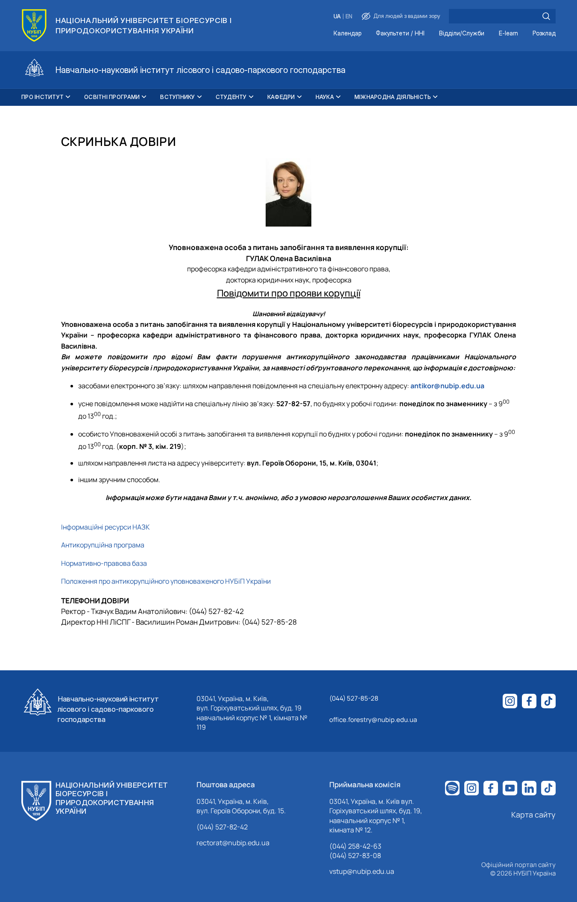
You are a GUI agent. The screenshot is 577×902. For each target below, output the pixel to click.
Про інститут (42, 96)
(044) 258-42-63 (355, 846)
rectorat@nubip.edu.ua (232, 842)
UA (337, 16)
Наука (325, 96)
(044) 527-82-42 (222, 827)
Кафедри (281, 96)
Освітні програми (112, 96)
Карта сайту (533, 814)
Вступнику (177, 96)
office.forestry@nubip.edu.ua (373, 719)
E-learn (508, 33)
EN (349, 16)
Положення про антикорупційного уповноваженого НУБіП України (166, 581)
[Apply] (546, 16)
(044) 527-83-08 (355, 855)
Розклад (544, 33)
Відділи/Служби (461, 33)
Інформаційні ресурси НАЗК (105, 527)
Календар (347, 33)
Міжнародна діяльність (392, 96)
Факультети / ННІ (400, 33)
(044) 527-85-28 (353, 698)
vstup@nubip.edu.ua (361, 871)
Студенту (231, 96)
